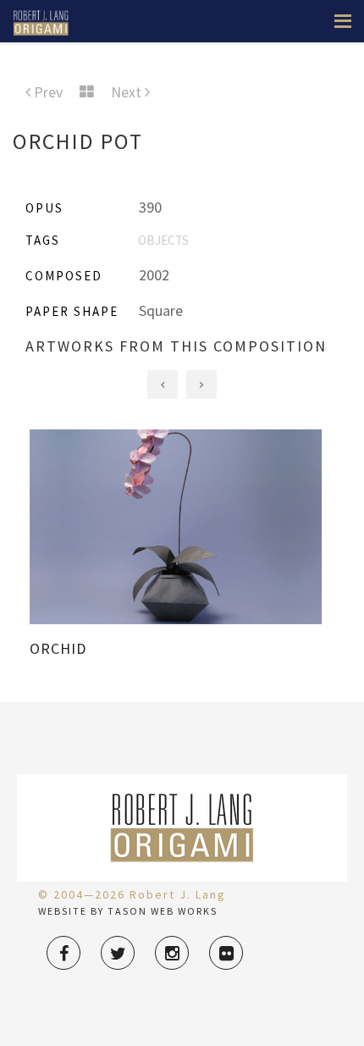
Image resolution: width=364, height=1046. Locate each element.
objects (163, 240)
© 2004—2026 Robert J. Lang (132, 894)
